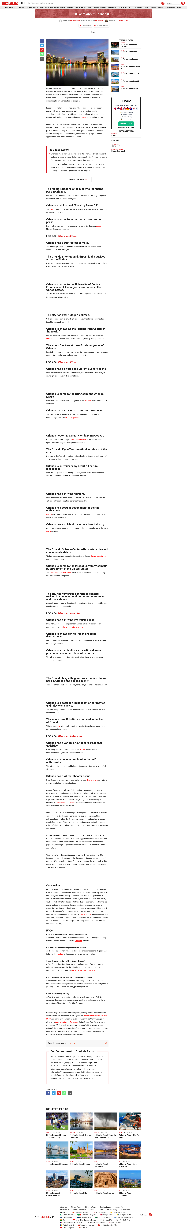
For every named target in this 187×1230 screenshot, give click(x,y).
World (93, 10)
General (77, 7)
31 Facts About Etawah (129, 59)
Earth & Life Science (46, 7)
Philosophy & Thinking (142, 7)
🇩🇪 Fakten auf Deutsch (80, 1212)
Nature (131, 7)
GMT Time (115, 141)
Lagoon (99, 226)
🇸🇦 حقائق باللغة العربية (102, 1217)
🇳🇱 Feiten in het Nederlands (95, 1222)
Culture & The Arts (32, 7)
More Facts (64, 1212)
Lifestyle (103, 7)
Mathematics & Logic (115, 7)
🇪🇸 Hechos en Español (118, 1212)
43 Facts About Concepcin (125, 1194)
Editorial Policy (76, 1207)
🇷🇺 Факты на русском (86, 1225)
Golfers (49, 514)
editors (72, 1069)
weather (60, 954)
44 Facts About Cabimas (57, 1164)
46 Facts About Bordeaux (101, 1165)
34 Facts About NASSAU (130, 74)
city (51, 209)
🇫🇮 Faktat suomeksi (84, 1217)
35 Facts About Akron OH (130, 81)
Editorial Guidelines (102, 25)
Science (160, 7)
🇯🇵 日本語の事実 (106, 1220)
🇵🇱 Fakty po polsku (115, 1222)
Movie (125, 7)
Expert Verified (86, 25)
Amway (88, 401)
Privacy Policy (112, 1210)
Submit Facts (125, 1210)
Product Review (105, 1207)
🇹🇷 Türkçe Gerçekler (67, 1228)
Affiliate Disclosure (79, 1210)
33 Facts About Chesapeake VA (53, 1194)
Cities (99, 10)
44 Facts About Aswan (104, 1193)
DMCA (92, 1210)
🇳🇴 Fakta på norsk (66, 1217)
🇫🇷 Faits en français (99, 1212)
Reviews (153, 7)
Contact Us (119, 1207)
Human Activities (93, 7)
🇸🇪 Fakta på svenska (124, 1215)
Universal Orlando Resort (65, 803)
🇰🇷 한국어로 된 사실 (123, 1220)
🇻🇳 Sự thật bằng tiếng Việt (107, 1225)
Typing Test (115, 146)
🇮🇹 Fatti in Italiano (66, 1215)
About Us (63, 1207)
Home (87, 10)
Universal (49, 339)
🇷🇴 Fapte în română (67, 1225)
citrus (48, 531)
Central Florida (85, 914)
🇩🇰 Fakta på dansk (106, 1215)
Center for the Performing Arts (83, 970)
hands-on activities (98, 556)
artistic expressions (73, 418)
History (83, 7)
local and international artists (71, 627)
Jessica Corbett (123, 20)
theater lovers (92, 780)
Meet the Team (90, 1207)
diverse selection (79, 439)
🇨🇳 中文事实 (83, 1228)
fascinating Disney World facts (66, 1022)
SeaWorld (78, 941)
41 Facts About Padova (129, 88)
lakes (84, 117)
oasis (58, 726)
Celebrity (12, 7)
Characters (20, 7)
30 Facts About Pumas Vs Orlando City (56, 1136)
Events (56, 7)
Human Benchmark (118, 151)
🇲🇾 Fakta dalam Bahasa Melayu (71, 1222)
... (183, 7)
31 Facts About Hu (78, 1193)
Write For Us (64, 1210)
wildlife (82, 750)
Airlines (5, 7)
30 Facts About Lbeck (80, 1164)
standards (82, 1066)
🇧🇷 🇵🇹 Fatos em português (86, 1215)
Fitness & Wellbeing (66, 7)
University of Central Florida (60, 573)
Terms (101, 1210)
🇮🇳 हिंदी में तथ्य (64, 1220)
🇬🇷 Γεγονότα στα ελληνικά (123, 1217)
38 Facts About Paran (129, 52)
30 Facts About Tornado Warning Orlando (105, 1136)
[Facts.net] (14, 3)
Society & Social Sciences (173, 7)
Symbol (114, 135)
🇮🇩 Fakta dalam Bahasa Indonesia (84, 1220)
